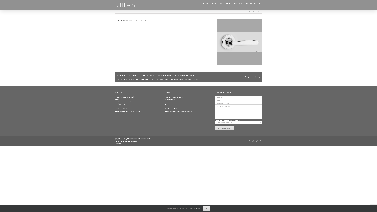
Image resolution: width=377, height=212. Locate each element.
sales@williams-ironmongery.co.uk (129, 111)
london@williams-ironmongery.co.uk (180, 111)
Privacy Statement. (120, 143)
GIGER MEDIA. (131, 140)
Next (259, 12)
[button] (259, 3)
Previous (253, 12)
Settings (198, 208)
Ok (207, 208)
